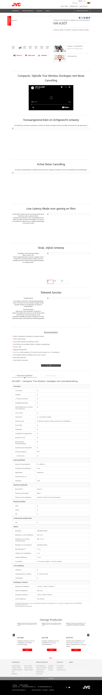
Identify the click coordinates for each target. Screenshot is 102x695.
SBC (16, 522)
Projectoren (60, 662)
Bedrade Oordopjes (28, 670)
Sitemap (15, 685)
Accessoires (50, 670)
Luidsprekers (51, 666)
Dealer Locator (31, 55)
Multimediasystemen (41, 666)
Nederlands (80, 0)
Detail (27, 650)
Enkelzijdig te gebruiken (21, 403)
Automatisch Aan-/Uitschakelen (23, 447)
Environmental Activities (27, 686)
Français (84, 0)
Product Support (64, 6)
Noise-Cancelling (28, 666)
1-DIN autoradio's (40, 670)
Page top (51, 678)
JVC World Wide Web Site (44, 686)
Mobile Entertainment (42, 662)
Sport (13, 672)
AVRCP (17, 510)
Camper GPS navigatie (41, 668)
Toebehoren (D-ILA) (61, 670)
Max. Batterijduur (19, 549)
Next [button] (88, 635)
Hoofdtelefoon (16, 662)
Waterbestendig (20, 456)
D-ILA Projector (60, 666)
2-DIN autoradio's (40, 672)
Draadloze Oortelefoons (17, 670)
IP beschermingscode (20, 451)
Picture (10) (19, 55)
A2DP (16, 506)
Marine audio (39, 674)
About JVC (15, 686)
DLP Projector (60, 668)
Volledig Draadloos (16, 666)
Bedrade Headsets (28, 668)
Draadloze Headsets (16, 668)
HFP (16, 514)
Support (71, 662)
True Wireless (18, 390)
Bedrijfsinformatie (74, 6)
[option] (70, 53)
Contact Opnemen (83, 6)
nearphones (14, 674)
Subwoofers (50, 668)
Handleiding (44, 55)
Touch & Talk (18, 425)
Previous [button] (14, 635)
